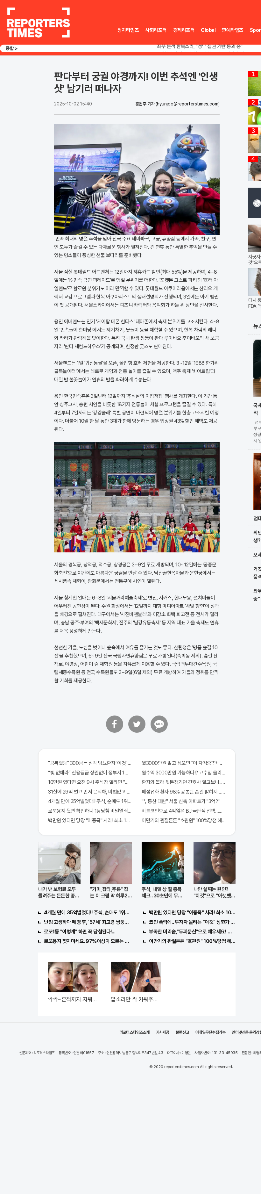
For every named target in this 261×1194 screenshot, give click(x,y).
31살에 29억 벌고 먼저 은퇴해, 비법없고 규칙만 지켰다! (90, 792)
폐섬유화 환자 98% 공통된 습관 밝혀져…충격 (184, 792)
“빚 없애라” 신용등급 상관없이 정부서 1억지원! (90, 773)
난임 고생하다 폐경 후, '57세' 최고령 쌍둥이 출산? (87, 922)
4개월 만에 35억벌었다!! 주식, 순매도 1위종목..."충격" (90, 801)
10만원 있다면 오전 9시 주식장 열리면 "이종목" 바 (90, 782)
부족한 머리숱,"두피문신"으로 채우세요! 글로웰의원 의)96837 (192, 932)
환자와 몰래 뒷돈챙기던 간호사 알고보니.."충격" (184, 782)
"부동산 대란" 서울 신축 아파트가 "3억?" (181, 801)
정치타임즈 (128, 30)
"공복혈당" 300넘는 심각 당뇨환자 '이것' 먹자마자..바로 (90, 763)
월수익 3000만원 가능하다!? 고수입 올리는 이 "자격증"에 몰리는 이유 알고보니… (184, 773)
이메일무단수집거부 (210, 1032)
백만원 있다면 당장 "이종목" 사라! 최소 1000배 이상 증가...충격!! (90, 820)
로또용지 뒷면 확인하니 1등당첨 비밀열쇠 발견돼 (90, 811)
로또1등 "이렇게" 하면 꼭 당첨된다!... (79, 932)
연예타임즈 (232, 30)
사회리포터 (156, 30)
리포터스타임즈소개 (134, 1032)
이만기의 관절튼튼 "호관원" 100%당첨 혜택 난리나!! (184, 820)
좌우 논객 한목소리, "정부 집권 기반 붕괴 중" (200, 46)
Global (208, 30)
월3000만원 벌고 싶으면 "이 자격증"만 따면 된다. (184, 763)
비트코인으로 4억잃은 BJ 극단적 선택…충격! (184, 811)
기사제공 (162, 1032)
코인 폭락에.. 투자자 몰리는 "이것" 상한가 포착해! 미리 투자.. (192, 922)
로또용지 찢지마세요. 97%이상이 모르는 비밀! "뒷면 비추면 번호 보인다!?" (87, 941)
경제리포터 (184, 30)
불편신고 (182, 1032)
